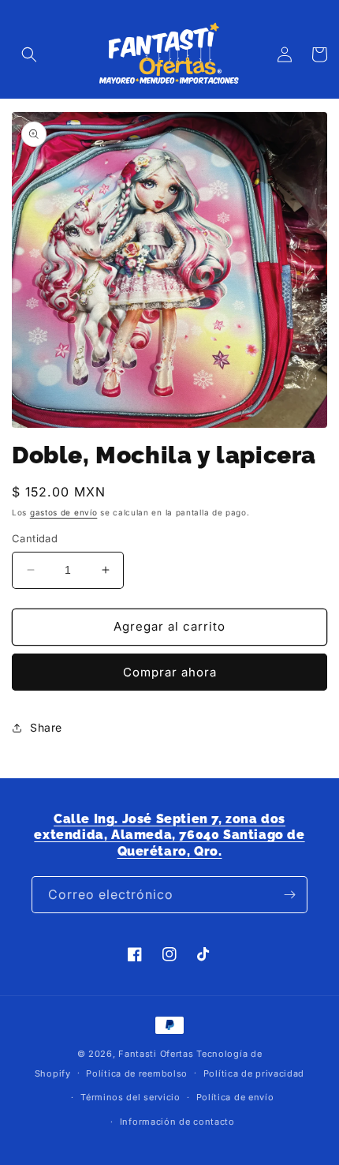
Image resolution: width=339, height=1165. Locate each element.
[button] (29, 54)
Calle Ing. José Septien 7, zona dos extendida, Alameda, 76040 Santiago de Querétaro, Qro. (169, 835)
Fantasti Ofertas (155, 1053)
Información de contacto (177, 1121)
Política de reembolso (137, 1073)
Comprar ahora (170, 672)
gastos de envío (64, 512)
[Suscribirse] (289, 894)
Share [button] (46, 727)
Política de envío (235, 1097)
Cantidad (35, 538)
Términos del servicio (130, 1097)
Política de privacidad (253, 1073)
